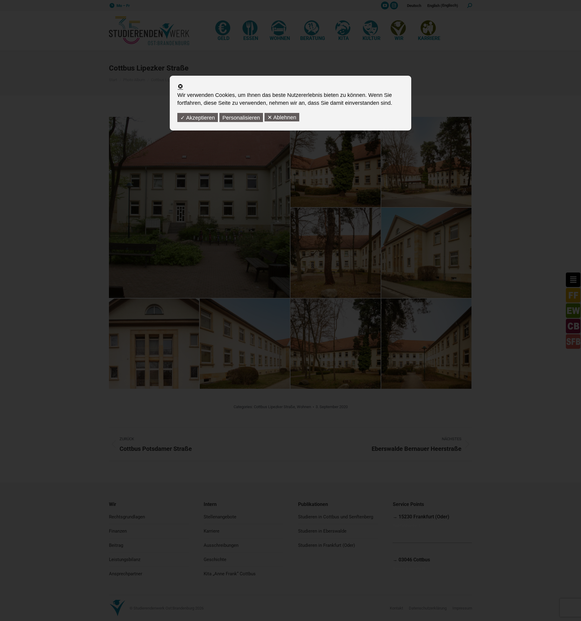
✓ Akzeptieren (197, 118)
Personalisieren (241, 118)
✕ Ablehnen (282, 117)
